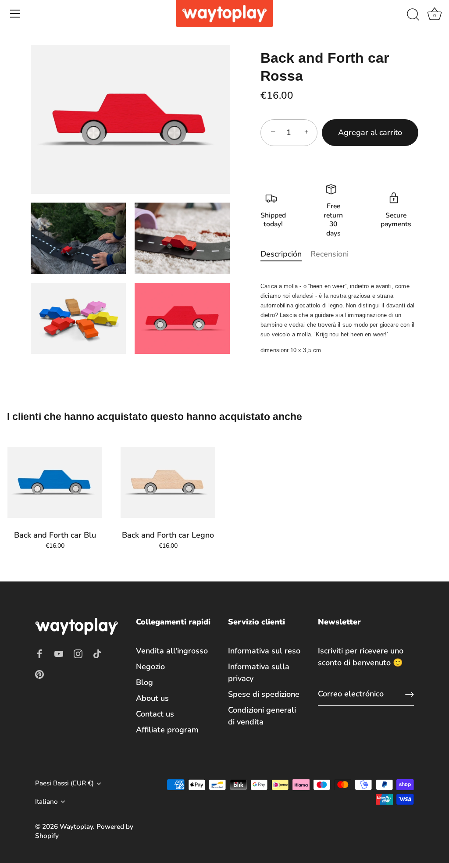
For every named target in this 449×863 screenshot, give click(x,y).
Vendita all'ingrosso (172, 650)
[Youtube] (58, 653)
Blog (144, 682)
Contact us (155, 714)
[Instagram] (78, 653)
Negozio (150, 666)
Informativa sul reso (264, 650)
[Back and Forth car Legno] (168, 482)
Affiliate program (167, 729)
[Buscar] (413, 15)
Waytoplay (76, 826)
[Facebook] (39, 653)
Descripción (281, 254)
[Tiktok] (97, 653)
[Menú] (15, 13)
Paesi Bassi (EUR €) (64, 783)
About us (152, 698)
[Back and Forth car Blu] (54, 482)
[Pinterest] (39, 674)
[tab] (285, 254)
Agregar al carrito (370, 132)
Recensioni (329, 254)
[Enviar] (409, 694)
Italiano (46, 802)
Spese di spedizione (263, 694)
